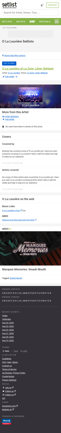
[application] (30, 248)
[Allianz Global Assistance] (6, 421)
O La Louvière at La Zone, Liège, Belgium (28, 68)
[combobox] (30, 12)
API (3, 398)
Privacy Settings (9, 380)
